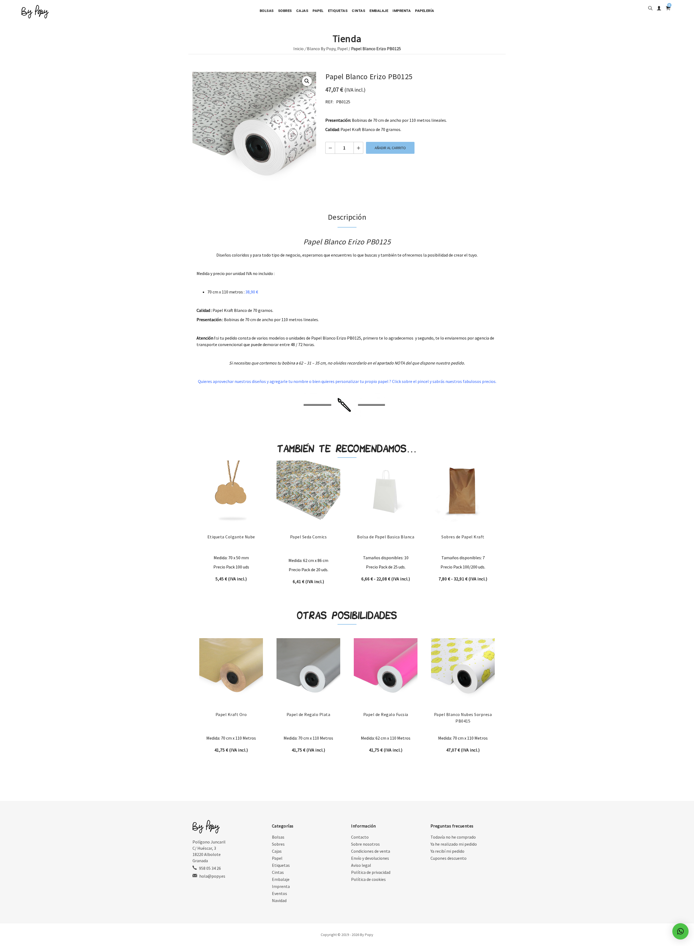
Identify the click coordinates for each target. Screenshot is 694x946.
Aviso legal (361, 865)
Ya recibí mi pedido (447, 851)
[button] (307, 81)
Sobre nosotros (365, 844)
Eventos (279, 893)
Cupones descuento (448, 858)
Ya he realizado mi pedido (453, 844)
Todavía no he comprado (453, 837)
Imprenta (402, 11)
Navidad (279, 900)
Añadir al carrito (390, 147)
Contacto (360, 837)
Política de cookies (368, 879)
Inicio (298, 48)
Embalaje (379, 11)
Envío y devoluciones (370, 858)
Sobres (285, 11)
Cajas (302, 11)
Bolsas (267, 11)
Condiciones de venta (370, 851)
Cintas (358, 11)
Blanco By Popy (321, 48)
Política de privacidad (370, 872)
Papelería (424, 11)
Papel (318, 11)
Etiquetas (338, 11)
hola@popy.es (212, 876)
